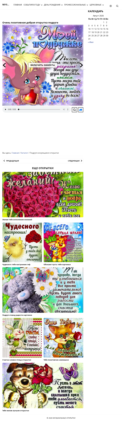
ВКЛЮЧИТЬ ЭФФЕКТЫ (42, 65)
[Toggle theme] (110, 6)
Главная (15, 153)
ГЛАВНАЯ (17, 4)
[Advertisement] (21, 15)
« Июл (90, 42)
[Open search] (117, 6)
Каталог (24, 153)
